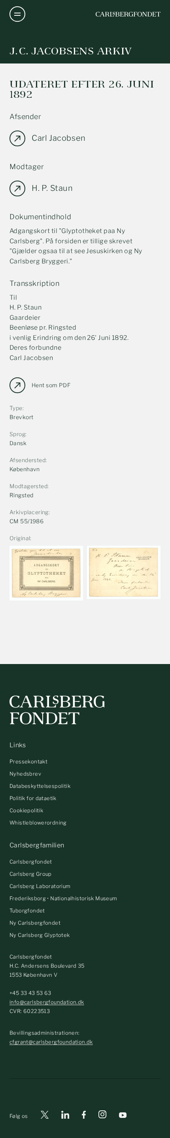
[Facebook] (84, 1116)
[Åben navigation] (17, 14)
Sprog (17, 434)
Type (16, 408)
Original (19, 538)
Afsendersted (27, 460)
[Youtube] (123, 1116)
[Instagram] (102, 1115)
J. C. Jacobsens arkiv (70, 51)
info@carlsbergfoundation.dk (46, 1002)
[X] (45, 1116)
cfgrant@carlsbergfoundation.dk (51, 1042)
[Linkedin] (65, 1116)
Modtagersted (28, 486)
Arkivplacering (29, 512)
